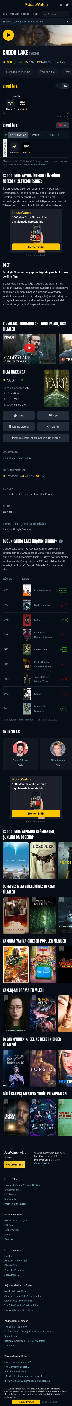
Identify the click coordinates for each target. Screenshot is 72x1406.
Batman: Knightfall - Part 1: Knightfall (24, 1340)
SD (59, 134)
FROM (8, 1234)
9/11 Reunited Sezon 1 (16, 1371)
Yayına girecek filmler (16, 1320)
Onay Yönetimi (42, 1163)
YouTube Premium (14, 1269)
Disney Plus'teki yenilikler (18, 1300)
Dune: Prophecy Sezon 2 (17, 1361)
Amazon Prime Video (15, 1260)
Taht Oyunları (11, 1229)
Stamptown (10, 1336)
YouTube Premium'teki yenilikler (21, 1305)
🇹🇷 (60, 125)
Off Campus (10, 1225)
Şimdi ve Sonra (12, 1189)
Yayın (16, 96)
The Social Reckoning (15, 1326)
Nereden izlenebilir (18, 71)
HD (52, 134)
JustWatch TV (11, 1274)
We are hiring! (14, 1164)
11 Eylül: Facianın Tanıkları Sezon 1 (23, 1376)
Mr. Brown (10, 1194)
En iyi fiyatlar (18, 134)
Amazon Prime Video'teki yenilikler (23, 1295)
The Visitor (10, 1345)
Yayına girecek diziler (16, 1356)
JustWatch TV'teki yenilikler (19, 1309)
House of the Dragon (15, 1220)
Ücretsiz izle (47, 71)
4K (44, 134)
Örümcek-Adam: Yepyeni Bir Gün (22, 1184)
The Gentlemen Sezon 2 (17, 1366)
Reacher (8, 1239)
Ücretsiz (34, 134)
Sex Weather (11, 1198)
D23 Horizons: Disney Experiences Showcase (28, 1331)
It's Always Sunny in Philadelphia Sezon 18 (27, 1380)
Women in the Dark (15, 1203)
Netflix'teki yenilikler (15, 1291)
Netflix (8, 1255)
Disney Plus (10, 1265)
